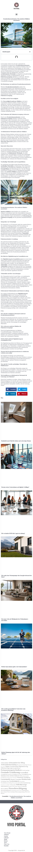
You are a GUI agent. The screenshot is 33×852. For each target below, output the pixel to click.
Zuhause (6, 834)
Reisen (6, 841)
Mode (5, 839)
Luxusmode (5, 779)
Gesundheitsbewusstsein (6, 774)
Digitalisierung (23, 766)
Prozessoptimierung (25, 782)
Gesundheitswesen (26, 774)
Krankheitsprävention (5, 777)
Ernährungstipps (25, 770)
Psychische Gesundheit (5, 784)
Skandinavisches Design (12, 786)
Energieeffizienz (16, 768)
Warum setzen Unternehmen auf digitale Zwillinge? (15, 487)
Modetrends (26, 779)
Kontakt (6, 845)
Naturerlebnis (22, 781)
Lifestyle (6, 837)
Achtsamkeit (4, 763)
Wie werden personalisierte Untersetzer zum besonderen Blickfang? (13, 709)
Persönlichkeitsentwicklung (6, 782)
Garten (6, 836)
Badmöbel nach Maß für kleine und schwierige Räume (16, 441)
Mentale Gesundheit (15, 779)
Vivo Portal (7, 833)
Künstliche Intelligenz (23, 777)
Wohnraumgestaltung (20, 791)
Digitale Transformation (12, 766)
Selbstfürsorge (21, 785)
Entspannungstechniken (11, 770)
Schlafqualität (13, 784)
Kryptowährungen (13, 777)
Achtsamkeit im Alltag (17, 763)
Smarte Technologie (22, 786)
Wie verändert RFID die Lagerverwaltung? (13, 533)
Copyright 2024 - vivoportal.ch (16, 850)
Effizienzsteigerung (6, 768)
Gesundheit (24, 772)
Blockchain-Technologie (22, 764)
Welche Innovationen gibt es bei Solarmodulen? (14, 666)
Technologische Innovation (16, 790)
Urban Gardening (10, 791)
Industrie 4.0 (18, 776)
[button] (16, 14)
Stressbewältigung (18, 788)
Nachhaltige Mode (5, 781)
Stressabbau (4, 788)
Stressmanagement (6, 790)
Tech (5, 842)
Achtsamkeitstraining (8, 765)
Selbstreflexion (4, 786)
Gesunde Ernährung (10, 772)
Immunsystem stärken (7, 776)
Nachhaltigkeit (14, 781)
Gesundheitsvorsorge (16, 774)
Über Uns (6, 844)
